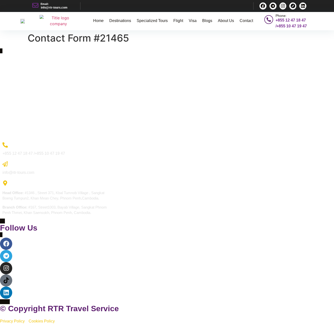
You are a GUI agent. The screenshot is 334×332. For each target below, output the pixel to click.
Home (98, 21)
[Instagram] (283, 6)
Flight (178, 21)
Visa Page (10, 105)
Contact (246, 21)
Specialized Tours (152, 21)
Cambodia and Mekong (21, 79)
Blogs (207, 21)
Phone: (281, 16)
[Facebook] (263, 6)
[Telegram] (273, 6)
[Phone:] (268, 19)
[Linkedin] (302, 6)
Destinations (120, 21)
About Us (226, 21)
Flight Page (11, 97)
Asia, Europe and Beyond (22, 70)
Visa (193, 21)
